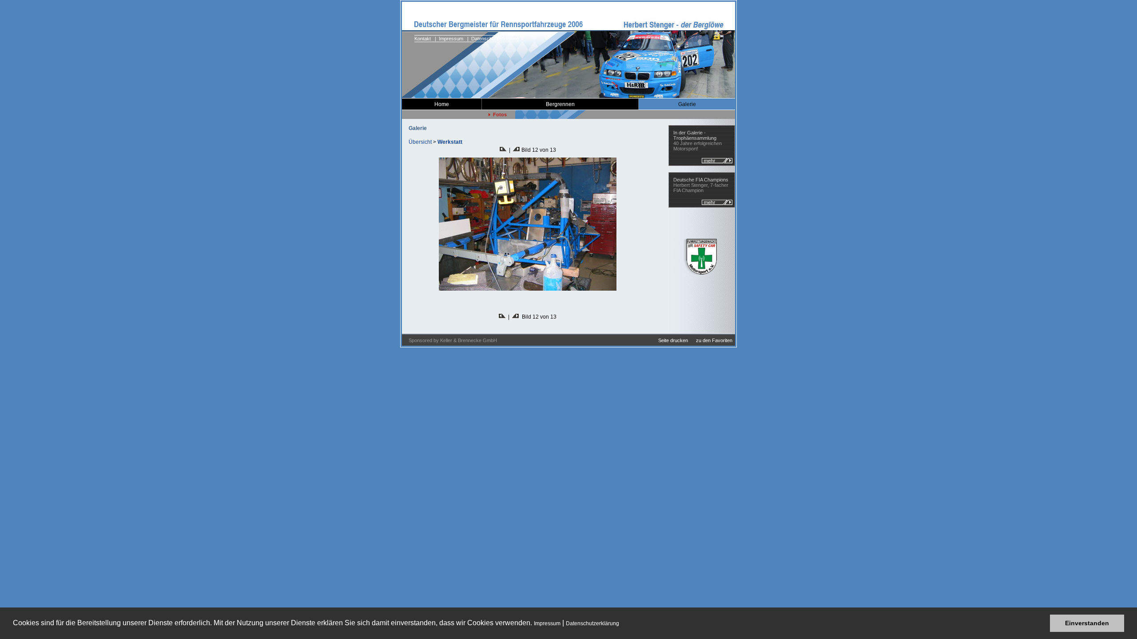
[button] (622, 624)
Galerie (687, 104)
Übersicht (420, 142)
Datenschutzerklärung (592, 623)
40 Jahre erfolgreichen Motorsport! (697, 140)
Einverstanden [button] (1087, 623)
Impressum (547, 623)
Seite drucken (672, 340)
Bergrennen (560, 104)
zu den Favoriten (714, 340)
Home (441, 104)
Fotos (498, 114)
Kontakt (422, 38)
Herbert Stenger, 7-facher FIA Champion (700, 185)
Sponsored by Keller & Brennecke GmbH (449, 340)
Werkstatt (449, 142)
